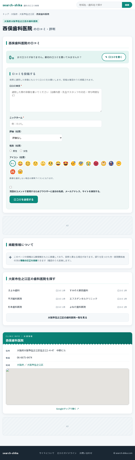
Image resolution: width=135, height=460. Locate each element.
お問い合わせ (86, 453)
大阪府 (14, 14)
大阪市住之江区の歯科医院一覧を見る (67, 317)
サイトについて (46, 453)
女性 (25, 151)
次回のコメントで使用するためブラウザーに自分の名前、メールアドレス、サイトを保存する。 (56, 191)
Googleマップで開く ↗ (67, 408)
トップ (6, 14)
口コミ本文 (16, 85)
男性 (14, 151)
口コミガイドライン (67, 453)
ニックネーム (17, 117)
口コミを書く (113, 57)
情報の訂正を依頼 (28, 260)
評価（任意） (16, 131)
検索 (127, 4)
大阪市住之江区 (26, 14)
